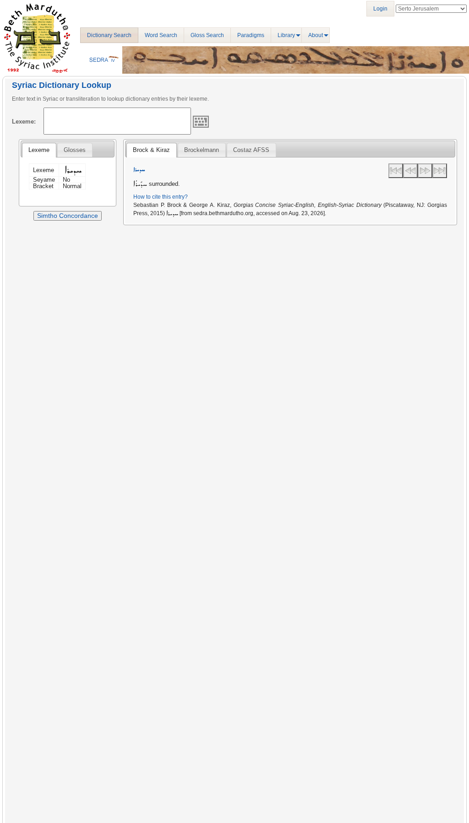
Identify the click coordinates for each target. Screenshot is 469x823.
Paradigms (250, 35)
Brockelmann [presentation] (201, 149)
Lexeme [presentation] (38, 149)
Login (380, 8)
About (315, 35)
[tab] (39, 150)
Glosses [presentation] (75, 149)
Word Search (161, 35)
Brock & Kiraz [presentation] (151, 149)
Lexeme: (24, 121)
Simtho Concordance (67, 215)
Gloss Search (207, 35)
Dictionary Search (109, 35)
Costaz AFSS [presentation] (251, 149)
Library (286, 35)
